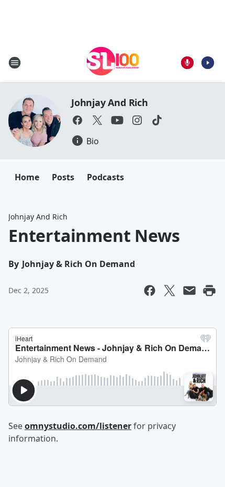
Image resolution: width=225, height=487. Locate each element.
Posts (63, 177)
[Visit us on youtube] (117, 120)
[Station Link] (112, 62)
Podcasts (105, 177)
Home (27, 177)
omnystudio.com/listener (78, 426)
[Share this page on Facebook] (149, 290)
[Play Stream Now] (207, 62)
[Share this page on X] (169, 290)
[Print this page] (209, 290)
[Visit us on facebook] (77, 120)
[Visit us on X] (97, 120)
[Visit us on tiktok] (157, 120)
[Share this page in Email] (189, 290)
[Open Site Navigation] (14, 62)
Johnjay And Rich (109, 102)
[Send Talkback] (187, 62)
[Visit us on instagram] (137, 120)
